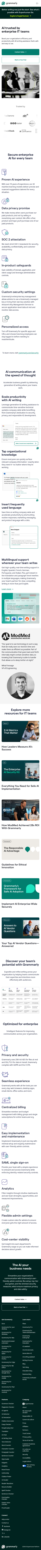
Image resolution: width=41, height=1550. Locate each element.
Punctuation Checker (6, 1498)
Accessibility (26, 1458)
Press (24, 1423)
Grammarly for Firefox (6, 1358)
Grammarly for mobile (6, 1377)
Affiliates (25, 1426)
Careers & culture (28, 1419)
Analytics (4, 1466)
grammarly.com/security (28, 353)
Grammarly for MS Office (8, 1367)
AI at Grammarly (27, 1350)
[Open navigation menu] (37, 3)
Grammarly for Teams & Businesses (28, 1331)
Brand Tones (6, 1470)
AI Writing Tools (7, 1438)
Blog (23, 1364)
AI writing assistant (28, 1357)
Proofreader (6, 1508)
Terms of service (27, 1440)
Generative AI (27, 1353)
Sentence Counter (8, 1456)
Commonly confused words (29, 1378)
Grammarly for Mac (8, 1338)
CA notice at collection (26, 1450)
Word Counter (6, 1445)
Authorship (5, 1473)
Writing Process (27, 1360)
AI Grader (5, 1480)
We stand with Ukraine (27, 1412)
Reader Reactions (7, 1483)
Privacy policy (26, 1437)
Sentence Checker (8, 1494)
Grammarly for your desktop (8, 1328)
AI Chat (4, 1435)
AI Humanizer (6, 1417)
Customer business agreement (28, 1445)
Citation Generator (8, 1421)
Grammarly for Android (6, 1391)
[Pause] (5, 136)
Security (25, 1454)
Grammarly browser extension (8, 1342)
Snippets (4, 1463)
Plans (24, 1324)
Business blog (26, 1374)
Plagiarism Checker (8, 1407)
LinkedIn (7, 1537)
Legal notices (26, 1461)
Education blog (27, 1371)
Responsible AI (27, 1416)
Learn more (6, 589)
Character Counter (8, 1449)
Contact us (5, 1523)
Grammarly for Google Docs (6, 1372)
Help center (5, 1519)
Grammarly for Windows (6, 1333)
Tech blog (25, 1367)
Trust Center (26, 1433)
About (24, 1407)
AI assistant (26, 1346)
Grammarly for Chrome (6, 1347)
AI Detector (5, 1414)
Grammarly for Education (27, 1342)
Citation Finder (6, 1476)
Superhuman (29, 1404)
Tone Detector (6, 1442)
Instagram (7, 1530)
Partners (25, 1430)
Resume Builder (7, 1487)
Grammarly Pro (27, 1327)
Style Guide (5, 1459)
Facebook (7, 1526)
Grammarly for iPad (8, 1387)
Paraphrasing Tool (7, 1428)
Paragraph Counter (8, 1452)
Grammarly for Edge (8, 1362)
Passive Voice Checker (6, 1503)
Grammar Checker (8, 1404)
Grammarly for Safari (6, 1352)
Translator (5, 1431)
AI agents (5, 1410)
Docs (3, 1324)
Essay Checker (6, 1424)
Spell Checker (6, 1490)
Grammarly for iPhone (6, 1382)
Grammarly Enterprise (26, 1337)
